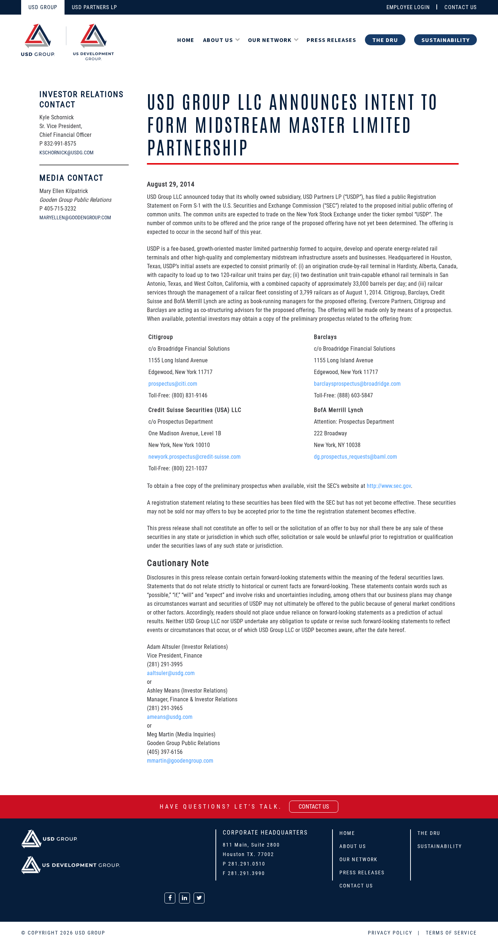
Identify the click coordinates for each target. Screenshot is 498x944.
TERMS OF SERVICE (451, 933)
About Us (218, 39)
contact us (314, 806)
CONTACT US (460, 7)
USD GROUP (42, 7)
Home (185, 39)
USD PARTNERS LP (94, 7)
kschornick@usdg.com (66, 152)
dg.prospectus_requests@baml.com (355, 456)
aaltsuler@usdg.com (171, 673)
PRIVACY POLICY (391, 933)
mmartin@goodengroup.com (180, 760)
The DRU (385, 39)
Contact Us (356, 886)
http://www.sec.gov (389, 485)
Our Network (270, 39)
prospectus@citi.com (172, 383)
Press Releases (331, 39)
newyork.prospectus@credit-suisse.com (194, 456)
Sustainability (445, 39)
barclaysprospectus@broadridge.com (357, 383)
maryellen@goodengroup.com (75, 217)
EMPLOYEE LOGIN (408, 7)
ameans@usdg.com (169, 716)
